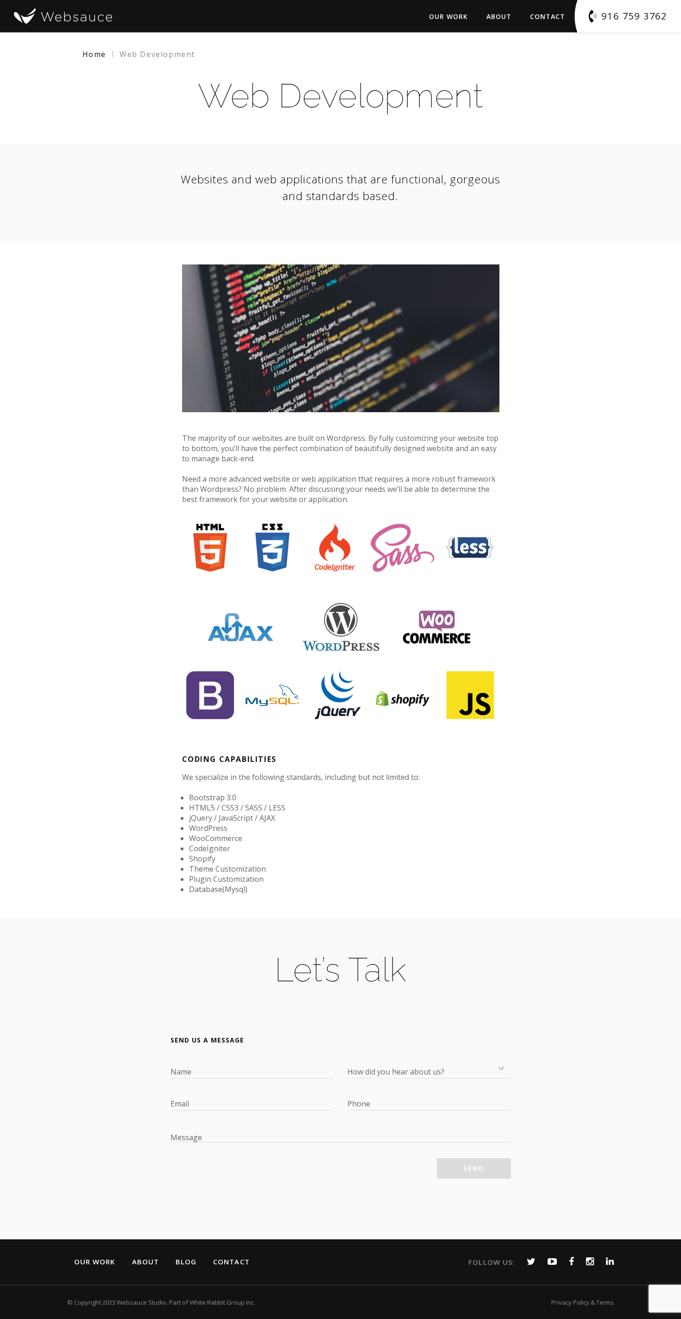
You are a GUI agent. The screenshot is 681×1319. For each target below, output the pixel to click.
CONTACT (231, 1261)
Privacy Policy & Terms (582, 1302)
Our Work (448, 16)
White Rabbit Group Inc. (222, 1302)
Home (94, 54)
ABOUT (498, 16)
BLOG (186, 1261)
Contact (547, 16)
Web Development (157, 54)
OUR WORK (94, 1261)
